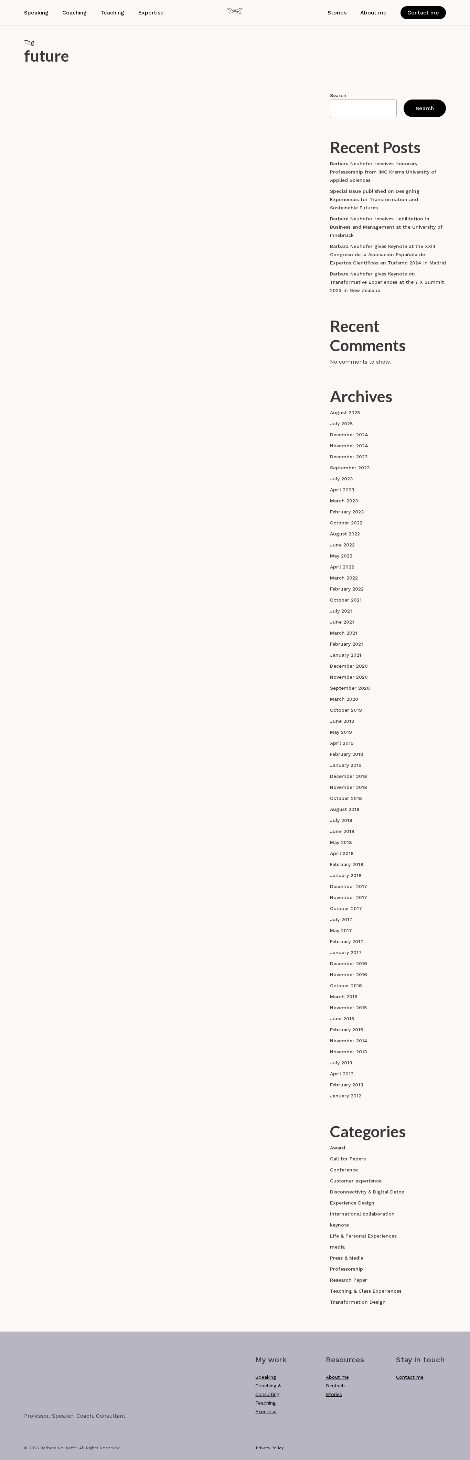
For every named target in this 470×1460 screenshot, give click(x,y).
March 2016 (343, 996)
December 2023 (349, 456)
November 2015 (348, 1007)
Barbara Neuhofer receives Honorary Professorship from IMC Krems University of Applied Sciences (383, 172)
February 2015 (346, 1029)
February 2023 (347, 511)
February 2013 (346, 1084)
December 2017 (348, 886)
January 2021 (345, 655)
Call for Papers (348, 1158)
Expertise (266, 1411)
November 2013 (348, 1051)
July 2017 (341, 919)
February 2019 (346, 754)
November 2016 (348, 974)
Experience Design (215, 567)
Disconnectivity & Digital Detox (367, 1192)
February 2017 (346, 941)
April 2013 (342, 1073)
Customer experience (163, 567)
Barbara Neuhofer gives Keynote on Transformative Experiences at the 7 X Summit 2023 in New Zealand (387, 282)
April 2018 (342, 853)
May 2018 (341, 842)
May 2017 (341, 930)
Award (337, 1147)
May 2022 (341, 556)
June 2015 (342, 1018)
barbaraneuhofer (175, 220)
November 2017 (348, 897)
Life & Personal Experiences (363, 1236)
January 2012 (345, 1095)
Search (338, 95)
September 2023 (350, 467)
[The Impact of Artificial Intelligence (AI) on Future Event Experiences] (71, 470)
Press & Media (346, 1258)
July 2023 (341, 478)
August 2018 (345, 809)
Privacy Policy (270, 1448)
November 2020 (349, 677)
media (337, 1247)
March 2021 (343, 633)
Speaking (265, 1377)
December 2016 (348, 963)
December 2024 (349, 434)
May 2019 (341, 732)
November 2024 (349, 445)
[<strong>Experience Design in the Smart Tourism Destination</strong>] (71, 603)
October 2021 (346, 600)
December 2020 (349, 666)
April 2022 (342, 567)
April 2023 (342, 489)
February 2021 (346, 644)
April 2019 (342, 743)
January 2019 (346, 765)
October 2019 (346, 710)
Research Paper (156, 141)
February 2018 (346, 864)
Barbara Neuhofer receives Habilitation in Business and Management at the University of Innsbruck (386, 227)
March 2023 (344, 500)
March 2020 (344, 699)
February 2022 (347, 589)
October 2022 (346, 522)
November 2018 (348, 787)
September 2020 (350, 688)
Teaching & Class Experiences (366, 1291)
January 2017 (346, 952)
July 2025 (341, 423)
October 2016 (346, 985)
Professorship (346, 1269)
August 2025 (345, 412)
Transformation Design (358, 1302)
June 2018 (342, 831)
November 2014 (348, 1040)
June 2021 (342, 622)
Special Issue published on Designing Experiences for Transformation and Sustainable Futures (374, 199)
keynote (339, 1225)
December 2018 (348, 776)
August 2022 (345, 533)
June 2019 (342, 721)
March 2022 (344, 578)
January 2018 (346, 875)
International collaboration (170, 288)
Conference (344, 1169)
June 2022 (342, 545)
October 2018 (346, 798)
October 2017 (346, 908)
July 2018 (341, 820)
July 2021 (341, 611)
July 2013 (341, 1062)
